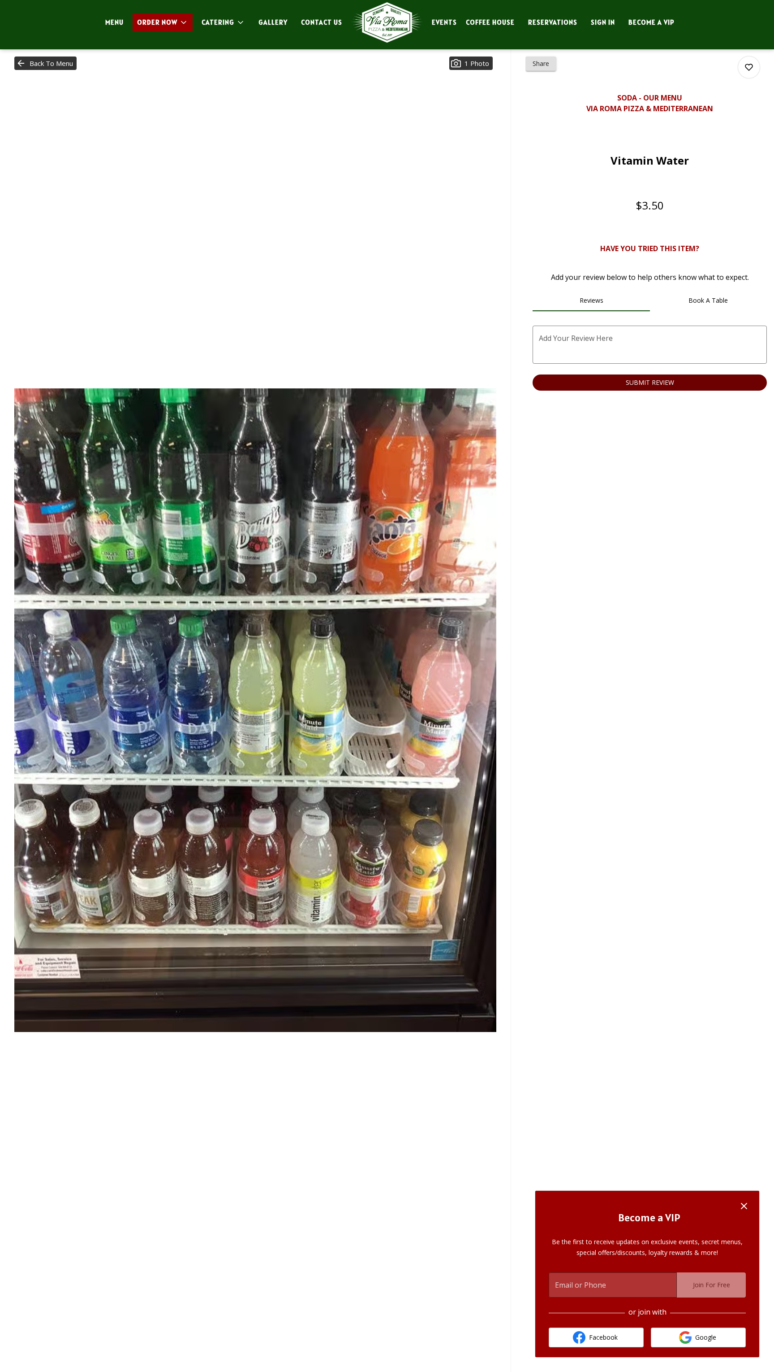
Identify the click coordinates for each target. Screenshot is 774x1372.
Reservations (552, 22)
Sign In (603, 22)
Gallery (273, 22)
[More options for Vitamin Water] (749, 67)
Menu (114, 22)
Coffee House (490, 22)
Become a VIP (651, 22)
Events (444, 22)
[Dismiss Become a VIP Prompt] (744, 1206)
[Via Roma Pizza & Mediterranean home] (387, 22)
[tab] (591, 300)
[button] (163, 22)
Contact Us (321, 22)
